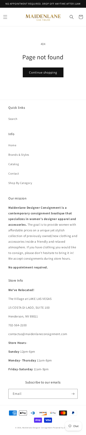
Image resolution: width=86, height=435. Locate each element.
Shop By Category (20, 183)
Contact (13, 173)
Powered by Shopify (62, 427)
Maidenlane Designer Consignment (37, 427)
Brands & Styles (18, 155)
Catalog (13, 164)
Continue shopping (43, 72)
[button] (5, 17)
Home (12, 145)
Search (13, 119)
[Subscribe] (72, 394)
